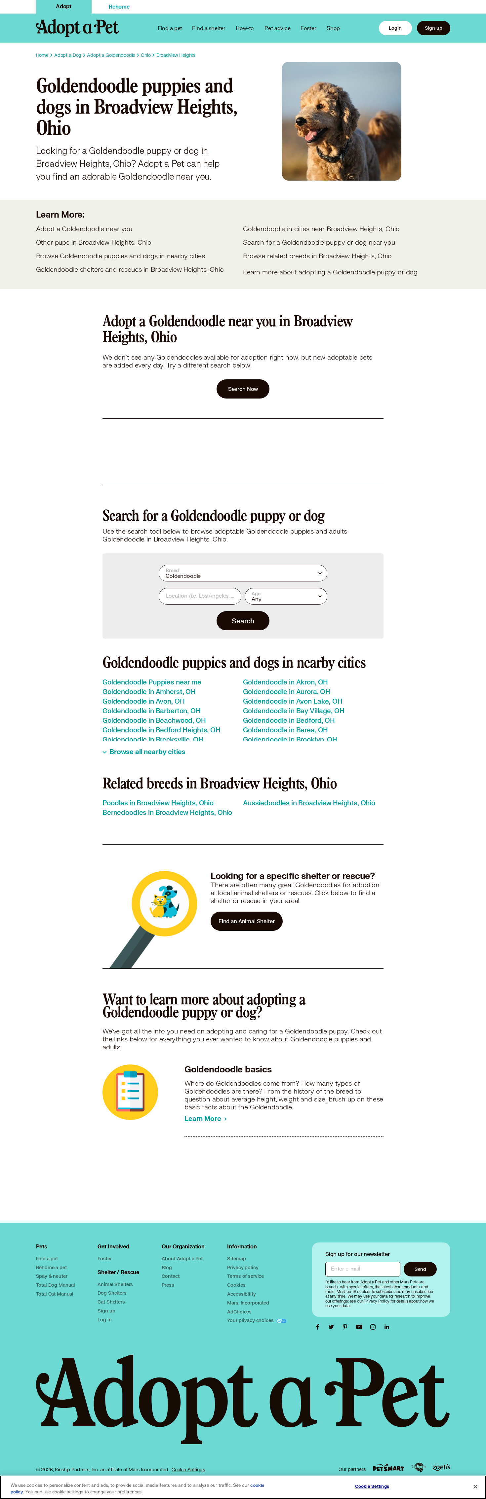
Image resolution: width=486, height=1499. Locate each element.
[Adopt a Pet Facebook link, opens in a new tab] (319, 1327)
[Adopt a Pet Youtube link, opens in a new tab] (361, 1327)
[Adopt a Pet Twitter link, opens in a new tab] (333, 1327)
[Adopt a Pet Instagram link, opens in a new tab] (375, 1327)
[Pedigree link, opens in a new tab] (418, 1467)
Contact (170, 1276)
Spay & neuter (51, 1276)
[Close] (475, 1487)
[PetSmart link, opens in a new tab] (388, 1467)
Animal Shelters (115, 1284)
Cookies (236, 1285)
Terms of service (245, 1276)
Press (168, 1285)
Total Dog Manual (55, 1285)
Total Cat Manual (55, 1294)
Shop (333, 28)
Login (395, 28)
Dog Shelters (112, 1293)
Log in (104, 1319)
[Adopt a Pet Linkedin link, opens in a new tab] (387, 1327)
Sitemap (236, 1258)
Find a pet (47, 1258)
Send (420, 1269)
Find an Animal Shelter (247, 921)
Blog (167, 1267)
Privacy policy (242, 1267)
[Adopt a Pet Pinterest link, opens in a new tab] (347, 1327)
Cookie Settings (188, 1469)
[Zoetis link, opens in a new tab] (441, 1467)
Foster (308, 28)
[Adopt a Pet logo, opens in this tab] (243, 1406)
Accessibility (241, 1294)
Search (243, 621)
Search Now (243, 389)
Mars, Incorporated (248, 1303)
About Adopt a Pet (182, 1258)
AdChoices (239, 1311)
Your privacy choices (251, 1320)
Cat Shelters (111, 1302)
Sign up (433, 28)
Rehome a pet (51, 1267)
